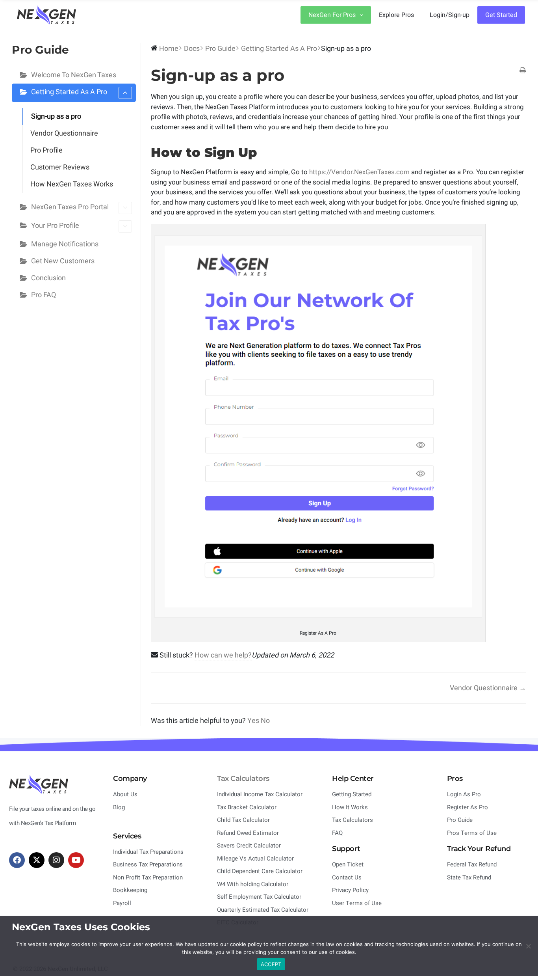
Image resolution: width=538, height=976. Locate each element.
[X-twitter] (37, 860)
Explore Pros (396, 15)
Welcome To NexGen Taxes (73, 75)
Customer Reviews (59, 167)
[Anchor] (264, 152)
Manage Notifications (64, 244)
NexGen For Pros (332, 15)
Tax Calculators (243, 778)
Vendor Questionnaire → (488, 688)
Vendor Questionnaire (64, 133)
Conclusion (48, 278)
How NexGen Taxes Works (71, 184)
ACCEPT (271, 964)
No (265, 720)
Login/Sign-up (449, 15)
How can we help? (223, 655)
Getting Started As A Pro (69, 92)
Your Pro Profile (55, 225)
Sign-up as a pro (56, 116)
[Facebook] (17, 860)
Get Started (501, 15)
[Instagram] (56, 860)
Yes (254, 720)
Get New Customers (63, 261)
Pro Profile (46, 150)
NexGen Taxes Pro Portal (70, 207)
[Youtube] (76, 860)
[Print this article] (522, 71)
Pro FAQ (43, 295)
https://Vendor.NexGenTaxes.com (359, 172)
